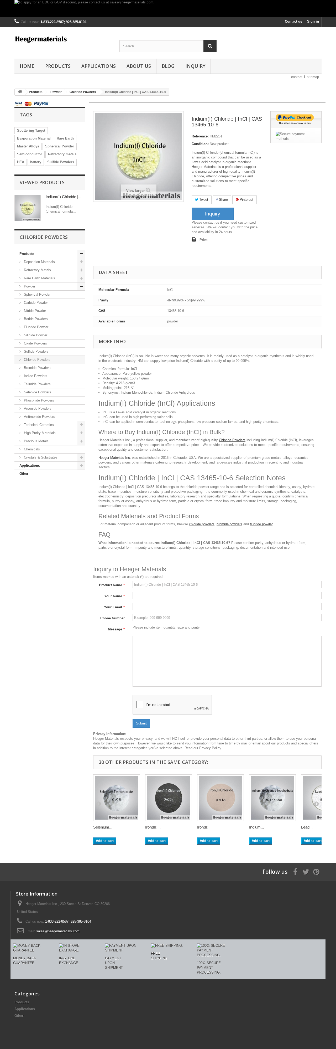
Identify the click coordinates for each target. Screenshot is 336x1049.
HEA (20, 162)
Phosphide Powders (38, 400)
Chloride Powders (36, 360)
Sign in (313, 21)
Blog (168, 66)
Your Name (114, 596)
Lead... (307, 827)
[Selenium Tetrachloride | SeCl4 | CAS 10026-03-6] (116, 797)
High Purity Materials (39, 433)
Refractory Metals (37, 270)
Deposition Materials (39, 262)
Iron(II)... (204, 827)
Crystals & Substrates (40, 457)
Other (23, 474)
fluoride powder (261, 524)
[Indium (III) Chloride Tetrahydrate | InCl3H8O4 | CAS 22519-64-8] (272, 797)
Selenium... (102, 827)
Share (223, 200)
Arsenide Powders (37, 408)
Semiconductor (29, 154)
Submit (141, 723)
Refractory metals (62, 154)
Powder (29, 286)
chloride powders (201, 524)
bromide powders (229, 524)
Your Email (114, 607)
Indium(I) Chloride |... (63, 196)
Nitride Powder (34, 311)
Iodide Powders (35, 376)
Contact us (293, 21)
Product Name (112, 585)
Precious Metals (36, 441)
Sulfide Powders (60, 162)
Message (116, 629)
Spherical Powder (59, 146)
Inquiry (195, 66)
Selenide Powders (37, 392)
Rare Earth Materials (39, 278)
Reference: (200, 136)
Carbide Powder (35, 303)
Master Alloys (28, 146)
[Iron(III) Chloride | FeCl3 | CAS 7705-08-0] (168, 797)
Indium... (256, 827)
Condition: (200, 144)
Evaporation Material (34, 138)
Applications (98, 66)
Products (58, 66)
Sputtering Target (31, 130)
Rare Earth (65, 138)
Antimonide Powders (39, 417)
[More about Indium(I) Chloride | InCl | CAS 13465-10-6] (27, 208)
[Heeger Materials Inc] (63, 39)
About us (139, 66)
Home (27, 66)
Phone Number (112, 618)
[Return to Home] (20, 92)
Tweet (203, 200)
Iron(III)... (153, 827)
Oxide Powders (35, 343)
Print (203, 240)
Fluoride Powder (35, 327)
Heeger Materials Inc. (114, 458)
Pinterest (246, 200)
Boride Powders (35, 319)
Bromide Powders (37, 368)
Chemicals (31, 449)
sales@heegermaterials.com (58, 931)
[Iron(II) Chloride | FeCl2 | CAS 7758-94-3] (220, 797)
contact (296, 77)
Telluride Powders (37, 384)
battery (35, 162)
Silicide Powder (35, 335)
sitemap (313, 77)
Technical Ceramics (38, 425)
